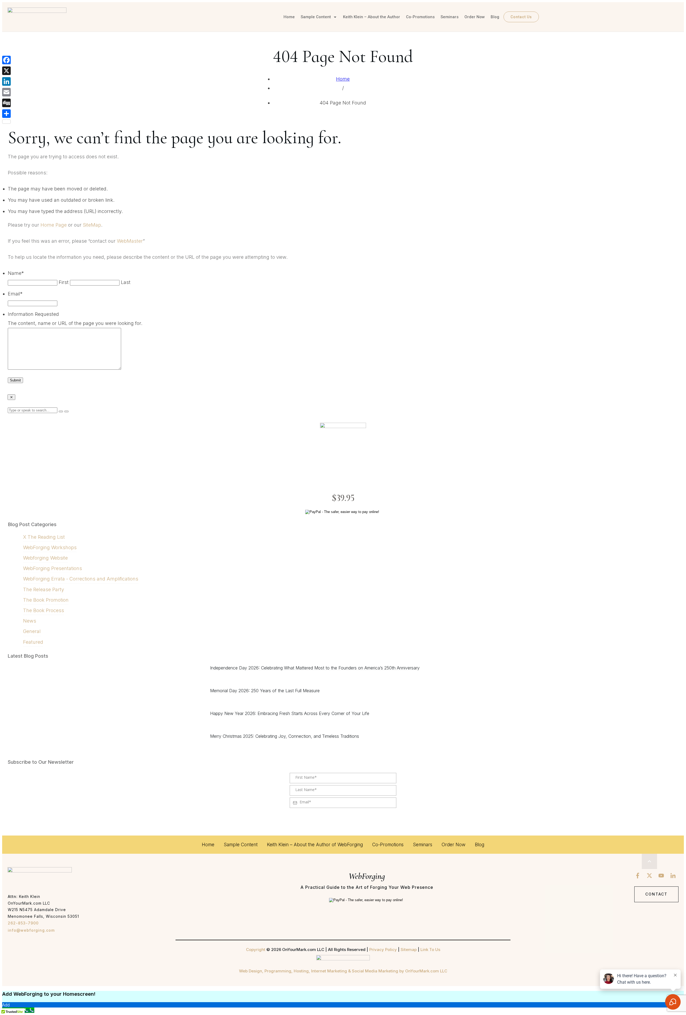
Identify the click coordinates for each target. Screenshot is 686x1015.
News (29, 621)
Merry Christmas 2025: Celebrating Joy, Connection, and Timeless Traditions (284, 736)
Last (126, 282)
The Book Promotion (46, 600)
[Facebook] (6, 60)
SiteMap (92, 225)
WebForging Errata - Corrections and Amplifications (80, 579)
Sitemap (409, 949)
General (32, 631)
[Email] (6, 92)
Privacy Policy (383, 949)
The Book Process (43, 610)
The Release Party (43, 589)
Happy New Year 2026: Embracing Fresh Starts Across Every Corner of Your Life (289, 713)
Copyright (255, 949)
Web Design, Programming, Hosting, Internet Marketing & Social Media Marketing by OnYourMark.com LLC (343, 970)
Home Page (53, 225)
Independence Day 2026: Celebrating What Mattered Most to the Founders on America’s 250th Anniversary (315, 668)
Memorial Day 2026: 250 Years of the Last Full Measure (265, 690)
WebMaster (130, 241)
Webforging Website (45, 558)
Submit (15, 380)
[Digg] (6, 103)
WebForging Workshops (50, 547)
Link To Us (430, 949)
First (64, 282)
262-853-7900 (23, 923)
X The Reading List (44, 537)
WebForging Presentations (52, 568)
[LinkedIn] (6, 81)
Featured (33, 642)
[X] (6, 70)
